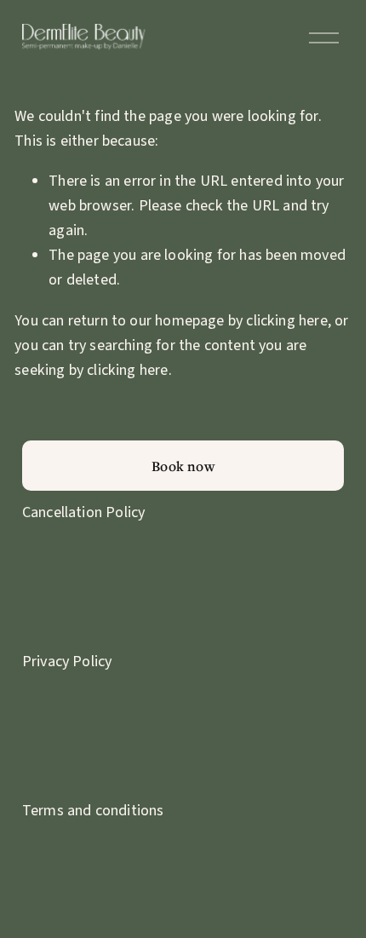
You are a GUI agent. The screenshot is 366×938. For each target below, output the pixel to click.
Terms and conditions (93, 810)
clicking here (286, 320)
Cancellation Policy (83, 512)
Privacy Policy (67, 661)
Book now (183, 466)
